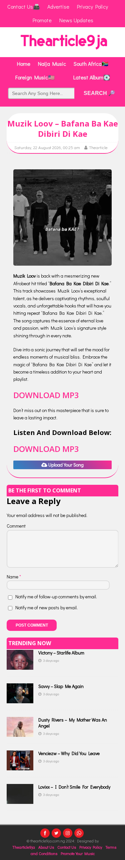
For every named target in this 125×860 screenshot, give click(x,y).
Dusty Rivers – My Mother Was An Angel (72, 723)
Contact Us (66, 847)
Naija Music (52, 63)
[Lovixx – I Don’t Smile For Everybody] (20, 800)
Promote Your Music (78, 853)
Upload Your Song (65, 465)
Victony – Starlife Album (61, 652)
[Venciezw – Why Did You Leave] (20, 766)
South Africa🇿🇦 (91, 63)
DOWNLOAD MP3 (46, 394)
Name (13, 576)
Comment (16, 526)
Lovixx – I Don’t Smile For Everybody (74, 787)
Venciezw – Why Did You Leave (69, 753)
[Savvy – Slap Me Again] (20, 699)
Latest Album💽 (91, 77)
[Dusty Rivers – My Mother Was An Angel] (20, 733)
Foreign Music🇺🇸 (35, 77)
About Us (46, 847)
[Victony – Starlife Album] (20, 665)
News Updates (76, 20)
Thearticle (98, 147)
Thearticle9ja (23, 847)
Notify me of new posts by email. (46, 607)
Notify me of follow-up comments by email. (56, 596)
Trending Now (29, 643)
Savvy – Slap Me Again (61, 686)
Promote (42, 20)
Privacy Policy (90, 847)
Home (23, 63)
